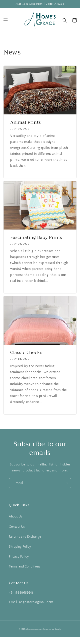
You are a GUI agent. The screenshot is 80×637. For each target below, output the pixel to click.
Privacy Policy (19, 556)
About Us (15, 516)
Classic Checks (26, 352)
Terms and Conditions (24, 566)
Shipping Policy (20, 546)
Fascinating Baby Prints (36, 237)
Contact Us (17, 527)
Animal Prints (25, 122)
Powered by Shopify (52, 629)
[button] (5, 20)
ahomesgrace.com (34, 629)
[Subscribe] (66, 483)
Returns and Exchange (25, 537)
